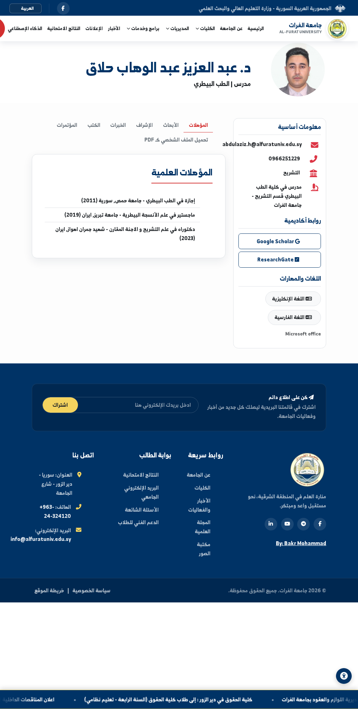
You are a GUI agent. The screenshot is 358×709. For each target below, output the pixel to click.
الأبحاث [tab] (171, 125)
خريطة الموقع (49, 590)
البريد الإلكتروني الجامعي (141, 492)
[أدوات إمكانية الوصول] (344, 676)
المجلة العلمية (202, 527)
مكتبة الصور (203, 549)
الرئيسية (256, 28)
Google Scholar (276, 241)
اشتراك (60, 404)
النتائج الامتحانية (63, 28)
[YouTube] (287, 524)
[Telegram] (303, 524)
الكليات (202, 487)
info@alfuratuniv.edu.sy (40, 539)
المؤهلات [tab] (198, 125)
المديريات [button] (179, 28)
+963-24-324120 (55, 511)
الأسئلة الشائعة (142, 509)
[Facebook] (320, 524)
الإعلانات (94, 28)
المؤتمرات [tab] (67, 125)
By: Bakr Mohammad (301, 543)
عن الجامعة (231, 28)
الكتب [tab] (93, 125)
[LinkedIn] (271, 524)
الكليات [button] (207, 28)
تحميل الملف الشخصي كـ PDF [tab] (176, 139)
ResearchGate (276, 259)
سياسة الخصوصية (91, 590)
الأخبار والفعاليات (199, 505)
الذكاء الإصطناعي (25, 28)
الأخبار (114, 28)
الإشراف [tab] (144, 125)
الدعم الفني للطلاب (138, 522)
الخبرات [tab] (118, 125)
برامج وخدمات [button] (144, 28)
